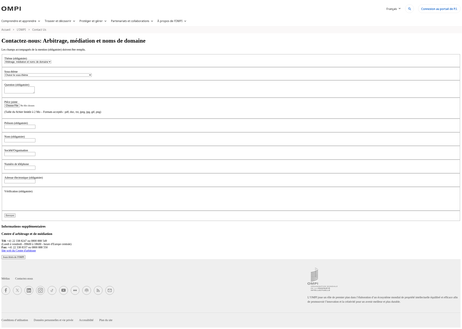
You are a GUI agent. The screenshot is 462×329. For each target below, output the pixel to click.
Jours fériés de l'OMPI (13, 257)
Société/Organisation (16, 150)
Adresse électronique (23, 177)
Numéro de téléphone (16, 164)
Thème (15, 58)
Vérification (18, 191)
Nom (14, 136)
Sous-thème (11, 71)
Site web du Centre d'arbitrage (18, 250)
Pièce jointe (11, 101)
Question (16, 84)
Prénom (16, 123)
